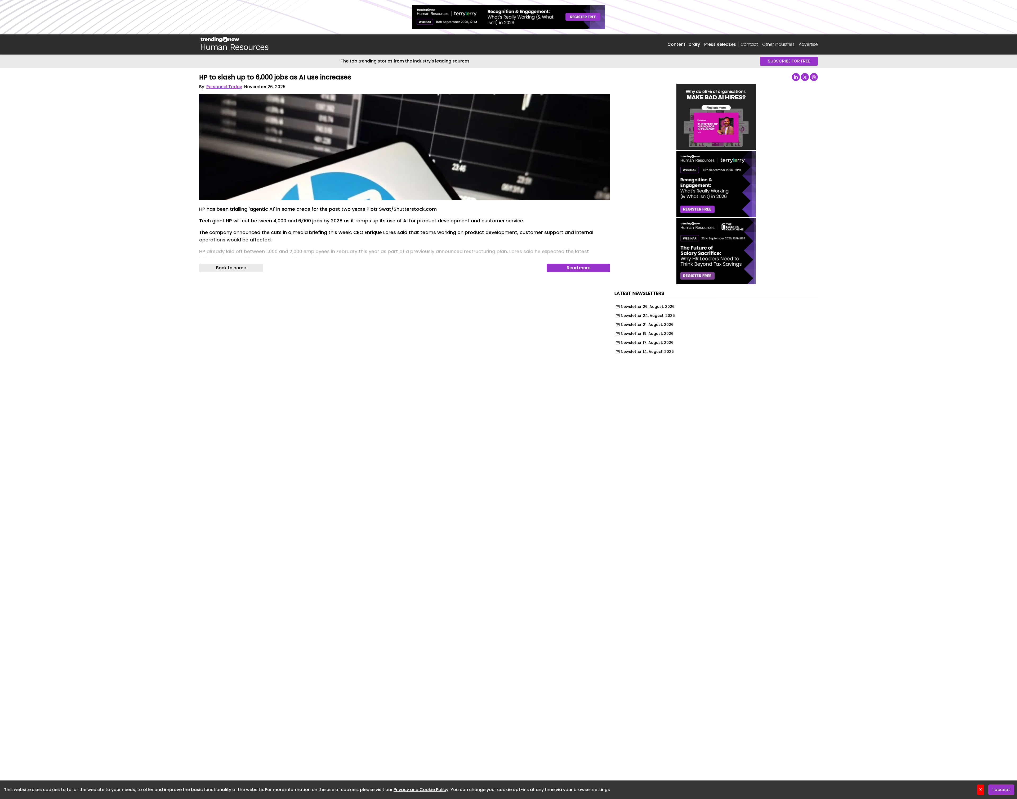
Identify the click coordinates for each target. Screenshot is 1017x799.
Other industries (778, 44)
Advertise (808, 44)
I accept (1001, 790)
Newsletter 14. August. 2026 (647, 351)
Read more (578, 268)
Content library (683, 44)
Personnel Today (224, 87)
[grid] (716, 327)
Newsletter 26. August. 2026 (648, 306)
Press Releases (720, 44)
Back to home (231, 268)
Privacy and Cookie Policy (421, 790)
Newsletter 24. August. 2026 (648, 315)
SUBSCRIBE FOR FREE (789, 61)
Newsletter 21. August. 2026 (647, 324)
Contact (749, 44)
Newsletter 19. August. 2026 (647, 333)
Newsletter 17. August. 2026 (647, 342)
